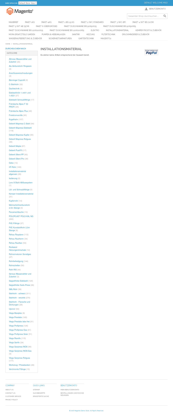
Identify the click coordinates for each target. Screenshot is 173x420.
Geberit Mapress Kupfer (21, 134)
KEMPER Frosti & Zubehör (148, 30)
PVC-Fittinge (16, 223)
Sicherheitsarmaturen (60, 38)
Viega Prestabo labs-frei (21, 321)
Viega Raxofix (17, 338)
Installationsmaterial (117, 30)
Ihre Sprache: (11, 3)
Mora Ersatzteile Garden (22, 34)
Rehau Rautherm (18, 238)
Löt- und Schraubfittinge (20, 189)
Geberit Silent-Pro (18, 158)
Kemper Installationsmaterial (21, 195)
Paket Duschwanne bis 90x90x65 (119, 26)
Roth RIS (15, 269)
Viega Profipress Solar (20, 334)
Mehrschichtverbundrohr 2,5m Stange (19, 206)
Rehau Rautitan (17, 242)
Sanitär (76, 34)
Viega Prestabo (18, 317)
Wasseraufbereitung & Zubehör (25, 38)
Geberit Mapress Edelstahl (20, 129)
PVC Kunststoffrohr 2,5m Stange (19, 229)
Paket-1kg (30, 22)
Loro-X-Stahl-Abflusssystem (21, 184)
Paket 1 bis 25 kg (66, 22)
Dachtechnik (15, 88)
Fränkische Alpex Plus (20, 111)
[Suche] (165, 16)
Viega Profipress (18, 325)
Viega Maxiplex (17, 313)
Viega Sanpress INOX (20, 346)
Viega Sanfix (16, 342)
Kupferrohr (15, 200)
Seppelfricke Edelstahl (21, 280)
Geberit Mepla (17, 146)
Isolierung (14, 178)
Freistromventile (18, 115)
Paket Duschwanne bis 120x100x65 (67, 30)
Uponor (14, 308)
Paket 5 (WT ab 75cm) (19, 26)
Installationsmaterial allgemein (17, 172)
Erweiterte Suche (41, 396)
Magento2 (106, 38)
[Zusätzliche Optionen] (151, 52)
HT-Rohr (15, 167)
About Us (9, 390)
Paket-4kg (46, 22)
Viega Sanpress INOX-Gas (20, 352)
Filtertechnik (108, 34)
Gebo (13, 162)
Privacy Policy (11, 400)
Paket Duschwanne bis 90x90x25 (80, 26)
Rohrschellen (16, 265)
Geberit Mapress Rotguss (20, 140)
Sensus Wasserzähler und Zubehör (20, 275)
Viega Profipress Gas (20, 329)
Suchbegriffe (39, 393)
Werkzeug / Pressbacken (21, 365)
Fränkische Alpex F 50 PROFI (18, 105)
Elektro (95, 30)
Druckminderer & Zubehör (135, 34)
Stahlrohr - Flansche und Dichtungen (19, 303)
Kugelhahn (16, 119)
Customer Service (13, 396)
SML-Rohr (15, 289)
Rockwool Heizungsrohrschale (19, 248)
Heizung (90, 34)
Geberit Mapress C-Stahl (21, 123)
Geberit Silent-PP (18, 154)
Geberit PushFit (17, 150)
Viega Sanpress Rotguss (19, 359)
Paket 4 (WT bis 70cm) (143, 22)
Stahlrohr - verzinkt (19, 297)
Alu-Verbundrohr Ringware (20, 67)
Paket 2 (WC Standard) (92, 22)
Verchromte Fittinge (19, 369)
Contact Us (10, 393)
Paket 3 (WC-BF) (118, 22)
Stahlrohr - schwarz (20, 293)
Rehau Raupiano (19, 234)
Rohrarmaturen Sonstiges (20, 255)
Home (7, 44)
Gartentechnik (86, 38)
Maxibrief (13, 22)
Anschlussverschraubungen (21, 74)
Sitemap (36, 390)
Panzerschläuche (18, 212)
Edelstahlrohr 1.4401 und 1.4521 (20, 94)
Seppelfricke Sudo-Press (21, 285)
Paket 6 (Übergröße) (46, 26)
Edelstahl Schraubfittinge (21, 99)
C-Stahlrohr (16, 84)
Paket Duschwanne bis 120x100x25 (26, 30)
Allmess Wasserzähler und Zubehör (20, 60)
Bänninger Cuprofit (18, 80)
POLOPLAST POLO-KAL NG (21, 217)
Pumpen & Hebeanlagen (53, 34)
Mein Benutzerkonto (70, 390)
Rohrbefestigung (18, 261)
